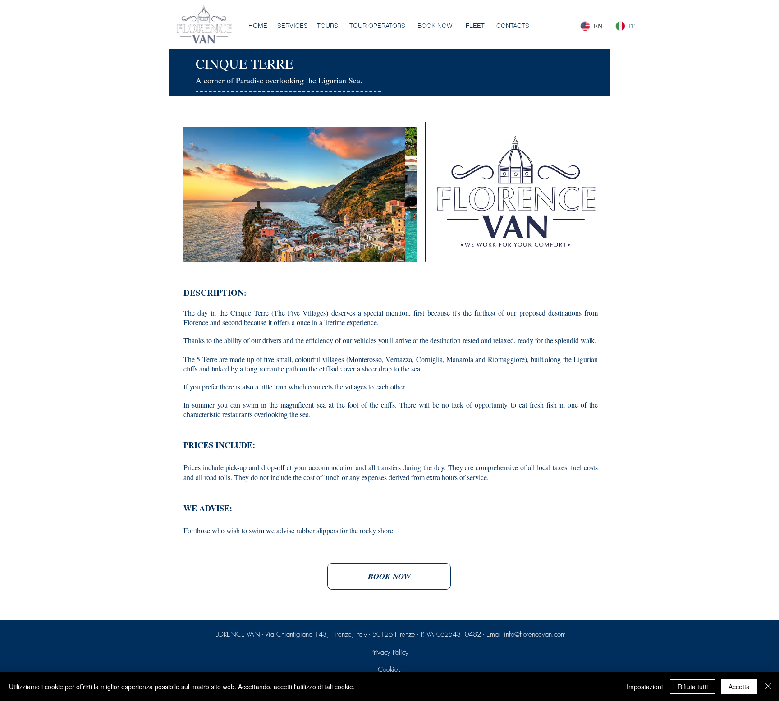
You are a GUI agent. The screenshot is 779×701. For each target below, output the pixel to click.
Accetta (739, 686)
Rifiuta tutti (693, 686)
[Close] (768, 686)
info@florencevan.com (535, 634)
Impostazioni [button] (645, 686)
